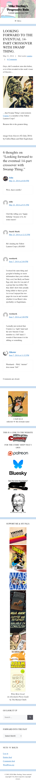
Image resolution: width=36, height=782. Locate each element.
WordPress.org (8, 765)
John (11, 177)
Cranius (6, 115)
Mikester (12, 352)
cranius (29, 56)
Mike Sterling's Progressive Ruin (18, 8)
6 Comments (12, 59)
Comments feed (9, 761)
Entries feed (7, 757)
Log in (5, 753)
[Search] (30, 717)
